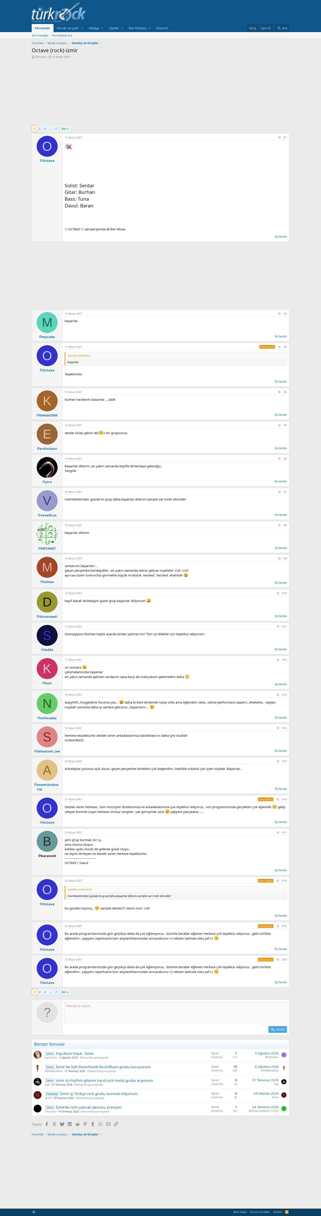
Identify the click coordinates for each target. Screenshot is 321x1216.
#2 (285, 314)
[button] (82, 28)
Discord (162, 28)
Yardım (277, 1212)
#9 (285, 558)
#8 (285, 525)
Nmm (48, 1098)
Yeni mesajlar (40, 35)
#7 (285, 492)
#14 (284, 728)
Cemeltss (273, 1057)
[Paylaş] (279, 137)
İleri (64, 129)
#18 (284, 881)
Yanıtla (282, 236)
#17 (284, 832)
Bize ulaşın (240, 1212)
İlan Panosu (137, 28)
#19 (284, 926)
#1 (285, 137)
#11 (284, 626)
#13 (284, 695)
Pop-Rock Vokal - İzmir (75, 1053)
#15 (284, 761)
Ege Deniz (51, 1057)
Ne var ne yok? (68, 28)
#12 (284, 660)
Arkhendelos (54, 1071)
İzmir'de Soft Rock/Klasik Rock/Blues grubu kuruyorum (103, 1066)
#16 (284, 799)
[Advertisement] (160, 91)
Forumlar (42, 28)
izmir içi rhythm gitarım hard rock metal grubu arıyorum (104, 1080)
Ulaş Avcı (50, 1111)
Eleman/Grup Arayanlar (94, 1057)
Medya (94, 28)
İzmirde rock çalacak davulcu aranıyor (89, 1107)
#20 (284, 959)
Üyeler (114, 28)
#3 (285, 347)
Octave (42, 57)
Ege (47, 1085)
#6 (285, 459)
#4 (285, 392)
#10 (284, 593)
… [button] (50, 129)
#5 (285, 425)
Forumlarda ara (62, 35)
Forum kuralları (260, 1212)
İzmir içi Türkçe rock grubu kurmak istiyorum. (99, 1093)
